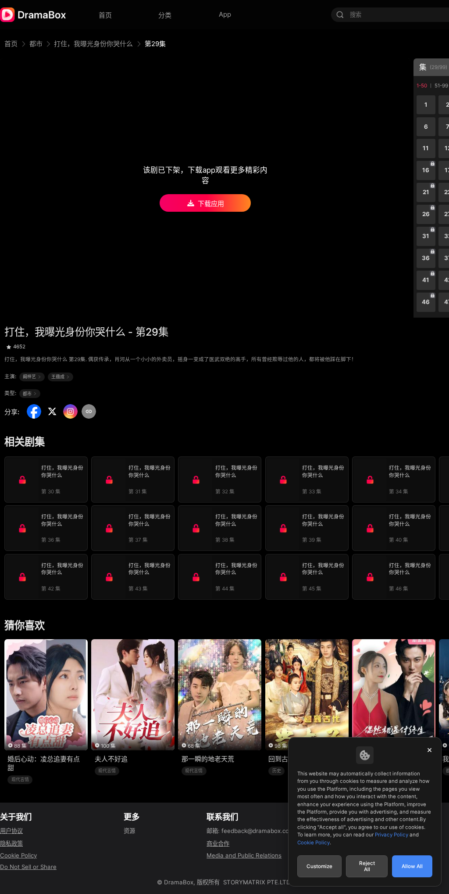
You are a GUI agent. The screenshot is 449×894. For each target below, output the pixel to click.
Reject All (367, 866)
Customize (319, 866)
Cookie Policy (18, 855)
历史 (276, 770)
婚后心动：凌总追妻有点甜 (43, 763)
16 (425, 170)
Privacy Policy (391, 835)
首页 (11, 44)
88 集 (20, 746)
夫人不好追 (111, 759)
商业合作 (218, 843)
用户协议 (11, 830)
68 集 (194, 746)
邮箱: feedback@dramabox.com (250, 830)
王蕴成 (57, 376)
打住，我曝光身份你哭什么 (93, 44)
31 (425, 235)
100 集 (108, 746)
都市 (36, 44)
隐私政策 (11, 843)
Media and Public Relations (244, 855)
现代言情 (20, 779)
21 (426, 191)
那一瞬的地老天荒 (208, 759)
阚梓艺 (29, 376)
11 (426, 148)
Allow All (412, 866)
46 (426, 301)
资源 (129, 830)
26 (426, 213)
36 (426, 257)
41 (425, 279)
